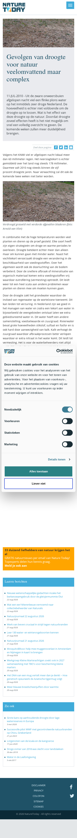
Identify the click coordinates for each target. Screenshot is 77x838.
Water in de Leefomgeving (21, 757)
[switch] (67, 421)
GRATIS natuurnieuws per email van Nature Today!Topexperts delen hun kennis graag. (37, 562)
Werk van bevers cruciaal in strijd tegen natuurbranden (37, 624)
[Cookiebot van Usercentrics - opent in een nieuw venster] (56, 351)
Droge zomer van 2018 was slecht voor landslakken (35, 749)
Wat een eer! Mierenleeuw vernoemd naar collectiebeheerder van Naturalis (30, 606)
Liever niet (38, 483)
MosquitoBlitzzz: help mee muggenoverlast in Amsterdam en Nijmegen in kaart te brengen (39, 650)
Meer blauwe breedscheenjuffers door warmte (32, 687)
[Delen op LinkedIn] (66, 147)
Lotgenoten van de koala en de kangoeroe (30, 741)
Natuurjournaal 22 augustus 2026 (25, 616)
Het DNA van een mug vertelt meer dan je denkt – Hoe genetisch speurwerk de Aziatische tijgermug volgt (37, 677)
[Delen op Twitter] (61, 147)
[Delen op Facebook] (56, 147)
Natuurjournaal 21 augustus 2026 (25, 640)
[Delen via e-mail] (71, 147)
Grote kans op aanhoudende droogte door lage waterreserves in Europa (33, 719)
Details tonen (56, 459)
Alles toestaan (38, 471)
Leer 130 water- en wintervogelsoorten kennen (33, 632)
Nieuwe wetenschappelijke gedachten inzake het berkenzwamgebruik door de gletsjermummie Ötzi (35, 594)
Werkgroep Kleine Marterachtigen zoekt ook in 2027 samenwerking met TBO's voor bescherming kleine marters (35, 664)
